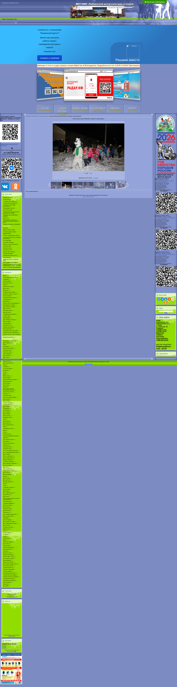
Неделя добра (6, 281)
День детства (6, 312)
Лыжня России (7, 494)
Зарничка (5, 551)
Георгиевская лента (8, 428)
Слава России (6, 434)
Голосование (6, 410)
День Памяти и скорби (9, 306)
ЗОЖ (4, 344)
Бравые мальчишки (8, 554)
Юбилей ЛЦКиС (7, 582)
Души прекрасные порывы (10, 379)
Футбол (5, 476)
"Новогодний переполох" (9, 573)
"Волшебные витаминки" (9, 580)
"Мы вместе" (6, 512)
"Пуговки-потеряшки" (8, 569)
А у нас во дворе (7, 368)
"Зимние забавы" (7, 571)
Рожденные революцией (9, 341)
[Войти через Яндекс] (169, 299)
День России (6, 308)
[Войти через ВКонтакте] (162, 299)
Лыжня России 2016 (8, 562)
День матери (6, 399)
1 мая (4, 372)
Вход (15, 19)
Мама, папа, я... (7, 375)
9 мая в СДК (6, 316)
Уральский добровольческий (10, 435)
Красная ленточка (7, 481)
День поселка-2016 (8, 516)
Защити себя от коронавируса (11, 303)
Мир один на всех (7, 310)
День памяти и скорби (9, 521)
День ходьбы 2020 (8, 342)
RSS (16, 22)
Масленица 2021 (7, 328)
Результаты (7, 650)
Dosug (96, 178)
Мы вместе (6, 290)
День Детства (6, 423)
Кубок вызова (6, 545)
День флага (6, 301)
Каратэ (5, 374)
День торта (6, 357)
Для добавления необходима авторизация (11, 635)
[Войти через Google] (172, 299)
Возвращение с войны (9, 305)
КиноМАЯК (6, 518)
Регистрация (10, 19)
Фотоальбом (34, 116)
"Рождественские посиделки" (10, 576)
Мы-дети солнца (7, 505)
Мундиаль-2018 (7, 417)
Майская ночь (6, 529)
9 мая (4, 364)
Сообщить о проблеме (49, 58)
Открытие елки (7, 350)
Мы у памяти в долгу (8, 439)
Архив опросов (14, 650)
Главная (4, 19)
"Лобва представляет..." (9, 547)
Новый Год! (6, 445)
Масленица (6, 346)
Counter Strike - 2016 (8, 556)
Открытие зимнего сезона (10, 294)
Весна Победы (7, 532)
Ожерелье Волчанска (8, 470)
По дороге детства (8, 527)
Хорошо (4, 646)
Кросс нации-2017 (7, 469)
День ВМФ (5, 586)
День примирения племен (9, 523)
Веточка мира (6, 321)
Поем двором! (6, 317)
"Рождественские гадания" (10, 575)
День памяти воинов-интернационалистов (8, 389)
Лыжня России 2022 (8, 286)
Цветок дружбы (7, 353)
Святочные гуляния (8, 565)
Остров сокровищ (7, 402)
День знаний (6, 413)
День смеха (6, 543)
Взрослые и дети (7, 552)
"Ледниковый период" (8, 578)
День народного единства (9, 463)
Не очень (4, 648)
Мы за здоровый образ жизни (10, 452)
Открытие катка (7, 352)
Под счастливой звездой (9, 397)
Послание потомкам (8, 461)
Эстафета (5, 366)
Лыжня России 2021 (8, 337)
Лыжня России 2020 (8, 348)
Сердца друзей (7, 299)
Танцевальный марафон (9, 314)
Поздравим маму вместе (9, 297)
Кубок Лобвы (6, 383)
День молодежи (7, 474)
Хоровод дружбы (7, 404)
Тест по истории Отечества (10, 450)
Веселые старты (7, 283)
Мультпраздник (7, 560)
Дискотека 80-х (7, 510)
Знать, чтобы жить (8, 456)
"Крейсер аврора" (7, 459)
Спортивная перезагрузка (9, 277)
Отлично (4, 645)
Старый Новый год (8, 567)
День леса (5, 467)
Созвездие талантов (8, 487)
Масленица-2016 (7, 549)
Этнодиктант (6, 408)
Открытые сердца (7, 541)
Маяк (4, 275)
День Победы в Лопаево (9, 319)
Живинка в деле (7, 381)
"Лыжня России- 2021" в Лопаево (11, 334)
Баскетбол (6, 370)
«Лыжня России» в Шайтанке (10, 332)
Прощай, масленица (8, 327)
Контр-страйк (6, 489)
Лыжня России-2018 (8, 443)
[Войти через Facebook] (165, 299)
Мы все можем (7, 295)
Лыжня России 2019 (8, 391)
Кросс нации (6, 412)
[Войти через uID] (158, 299)
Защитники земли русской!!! (10, 330)
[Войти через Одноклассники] (165, 302)
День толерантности (8, 458)
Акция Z (5, 284)
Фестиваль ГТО (7, 325)
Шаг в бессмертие (8, 363)
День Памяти (6, 421)
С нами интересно (8, 339)
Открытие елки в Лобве (9, 292)
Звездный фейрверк (8, 503)
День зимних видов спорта (10, 563)
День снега (6, 288)
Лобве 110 (5, 584)
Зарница (5, 386)
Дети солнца (6, 406)
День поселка (6, 355)
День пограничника (8, 424)
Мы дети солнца (7, 465)
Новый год (6, 393)
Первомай (5, 279)
